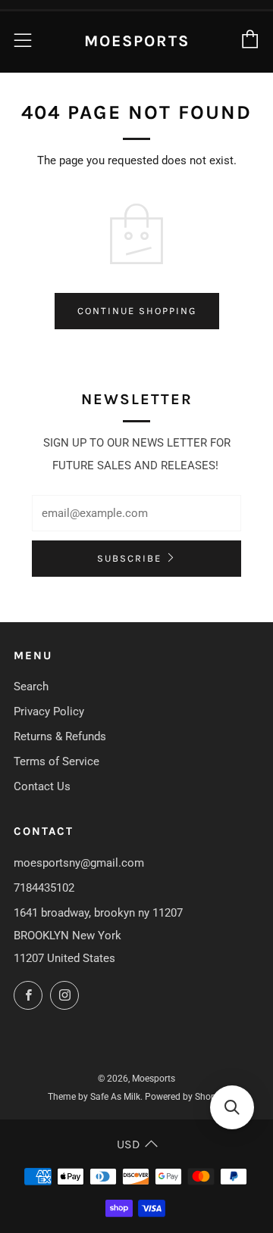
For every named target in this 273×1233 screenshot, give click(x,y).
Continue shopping (136, 310)
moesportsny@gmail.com (79, 863)
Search (31, 686)
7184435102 (44, 888)
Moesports (137, 41)
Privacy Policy (49, 711)
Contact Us (42, 786)
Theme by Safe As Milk (94, 1096)
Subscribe (129, 558)
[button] (232, 1107)
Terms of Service (56, 761)
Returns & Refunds (60, 736)
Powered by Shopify (185, 1096)
